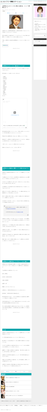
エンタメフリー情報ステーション (11, 1)
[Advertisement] (16, 55)
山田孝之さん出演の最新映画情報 (10, 386)
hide (7, 45)
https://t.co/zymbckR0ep (11, 208)
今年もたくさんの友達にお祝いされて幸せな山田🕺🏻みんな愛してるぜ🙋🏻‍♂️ (14, 125)
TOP (7, 405)
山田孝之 (4, 127)
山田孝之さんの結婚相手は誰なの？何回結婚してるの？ (13, 377)
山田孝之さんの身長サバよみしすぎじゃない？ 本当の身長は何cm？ (14, 395)
